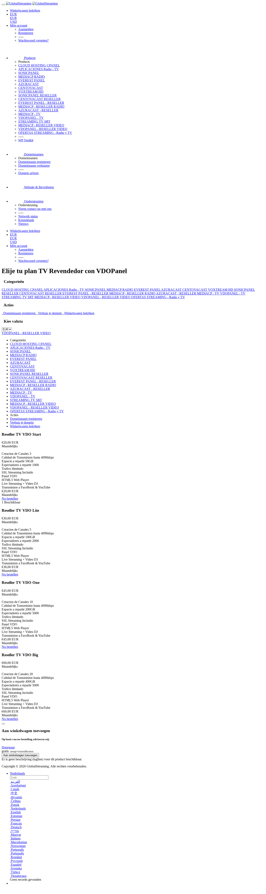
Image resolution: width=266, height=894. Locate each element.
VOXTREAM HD (30, 91)
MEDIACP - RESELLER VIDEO (41, 125)
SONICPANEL (28, 73)
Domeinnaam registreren (19, 313)
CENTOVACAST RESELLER (39, 99)
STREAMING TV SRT (34, 121)
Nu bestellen (10, 498)
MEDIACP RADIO (31, 76)
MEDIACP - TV (29, 114)
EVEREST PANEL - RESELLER (41, 103)
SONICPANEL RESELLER (37, 95)
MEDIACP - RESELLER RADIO (41, 106)
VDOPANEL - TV (31, 118)
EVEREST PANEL (31, 80)
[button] (8, 747)
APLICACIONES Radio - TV (38, 69)
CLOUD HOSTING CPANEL (39, 65)
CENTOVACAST (30, 88)
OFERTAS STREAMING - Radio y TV (45, 132)
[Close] (3, 723)
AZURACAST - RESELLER (38, 110)
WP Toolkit (25, 140)
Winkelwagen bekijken (78, 313)
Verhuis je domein (49, 313)
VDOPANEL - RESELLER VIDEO (42, 129)
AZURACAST (28, 84)
